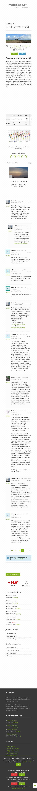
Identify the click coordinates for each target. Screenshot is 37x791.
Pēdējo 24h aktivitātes (13, 751)
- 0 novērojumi (24, 377)
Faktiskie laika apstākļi (13, 748)
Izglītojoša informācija (13, 650)
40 (12, 48)
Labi (18, 764)
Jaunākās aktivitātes (14, 592)
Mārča (17, 624)
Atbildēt (8, 206)
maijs (13, 46)
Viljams (13, 250)
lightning (15, 597)
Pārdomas (9, 656)
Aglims (13, 377)
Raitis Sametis (15, 201)
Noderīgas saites (11, 755)
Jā (21, 775)
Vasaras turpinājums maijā (18, 58)
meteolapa (19, 48)
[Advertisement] (18, 12)
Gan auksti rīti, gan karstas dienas (16, 639)
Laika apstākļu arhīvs (12, 753)
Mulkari (13, 411)
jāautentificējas (20, 559)
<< (12, 550)
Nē (14, 775)
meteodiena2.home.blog (20, 243)
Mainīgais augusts (12, 636)
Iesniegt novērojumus (13, 574)
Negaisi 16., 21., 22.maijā (18, 181)
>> (29, 550)
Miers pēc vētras (12, 595)
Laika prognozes (26, 46)
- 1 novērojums (27, 201)
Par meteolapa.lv (11, 653)
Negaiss (17, 46)
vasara (10, 46)
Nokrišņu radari (11, 746)
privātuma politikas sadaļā (18, 788)
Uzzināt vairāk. (27, 762)
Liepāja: (11, 622)
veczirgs (13, 334)
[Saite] (18, 172)
